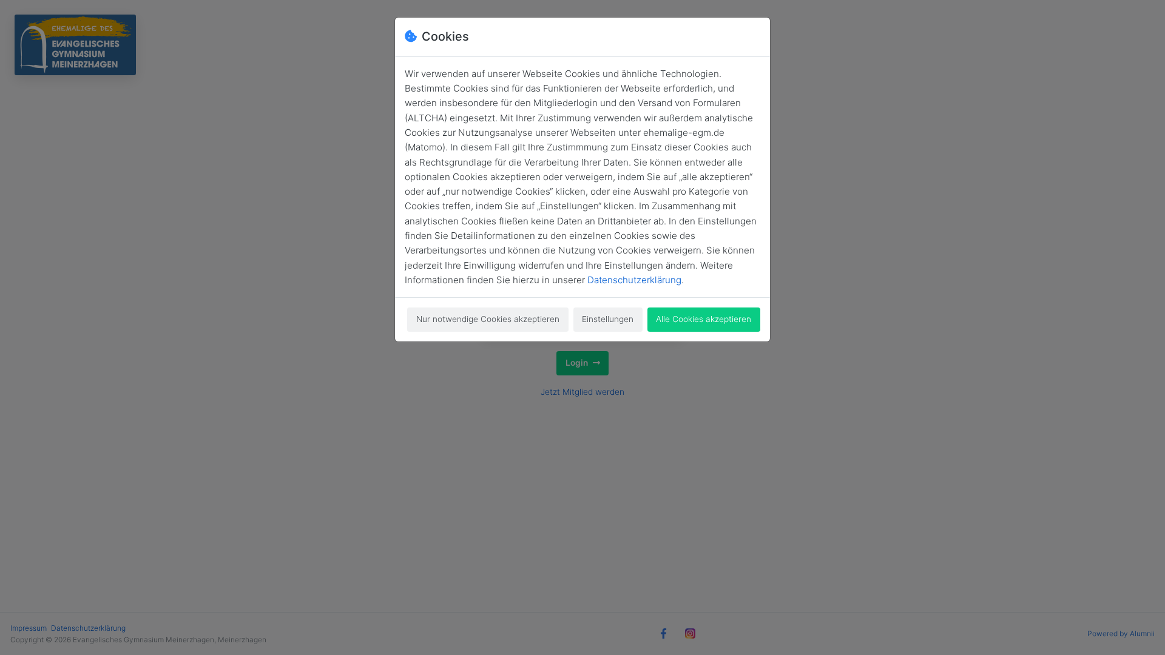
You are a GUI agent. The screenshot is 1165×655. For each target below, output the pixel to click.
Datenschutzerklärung (634, 280)
